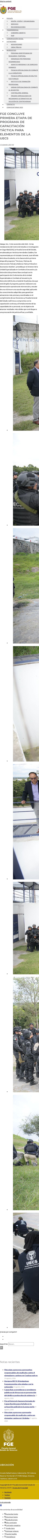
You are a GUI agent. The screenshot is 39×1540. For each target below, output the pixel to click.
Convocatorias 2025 (15, 107)
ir (1, 1347)
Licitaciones (11, 41)
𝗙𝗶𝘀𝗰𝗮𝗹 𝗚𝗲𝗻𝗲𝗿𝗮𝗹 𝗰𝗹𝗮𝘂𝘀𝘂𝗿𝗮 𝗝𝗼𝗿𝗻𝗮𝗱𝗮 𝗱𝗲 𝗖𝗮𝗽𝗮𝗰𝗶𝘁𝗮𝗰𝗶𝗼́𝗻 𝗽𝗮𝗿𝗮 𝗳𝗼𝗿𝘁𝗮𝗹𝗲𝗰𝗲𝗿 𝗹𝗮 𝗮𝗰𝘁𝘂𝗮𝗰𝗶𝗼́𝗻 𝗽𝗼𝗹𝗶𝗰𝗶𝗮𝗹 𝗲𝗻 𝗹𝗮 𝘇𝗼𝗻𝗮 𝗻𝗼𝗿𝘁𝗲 (19, 1404)
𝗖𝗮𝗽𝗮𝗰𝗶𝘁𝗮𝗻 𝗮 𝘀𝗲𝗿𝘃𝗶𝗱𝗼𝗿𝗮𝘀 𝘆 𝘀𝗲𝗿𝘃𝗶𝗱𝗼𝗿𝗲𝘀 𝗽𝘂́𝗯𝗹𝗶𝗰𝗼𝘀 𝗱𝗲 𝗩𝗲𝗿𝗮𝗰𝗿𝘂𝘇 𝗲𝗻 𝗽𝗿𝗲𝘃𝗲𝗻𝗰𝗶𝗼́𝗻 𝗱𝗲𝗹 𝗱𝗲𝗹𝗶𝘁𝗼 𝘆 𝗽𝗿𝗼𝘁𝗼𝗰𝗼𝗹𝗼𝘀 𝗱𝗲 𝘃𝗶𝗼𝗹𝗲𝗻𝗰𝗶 (20, 1392)
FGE (13, 144)
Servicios (14, 24)
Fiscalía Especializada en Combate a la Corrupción (23, 71)
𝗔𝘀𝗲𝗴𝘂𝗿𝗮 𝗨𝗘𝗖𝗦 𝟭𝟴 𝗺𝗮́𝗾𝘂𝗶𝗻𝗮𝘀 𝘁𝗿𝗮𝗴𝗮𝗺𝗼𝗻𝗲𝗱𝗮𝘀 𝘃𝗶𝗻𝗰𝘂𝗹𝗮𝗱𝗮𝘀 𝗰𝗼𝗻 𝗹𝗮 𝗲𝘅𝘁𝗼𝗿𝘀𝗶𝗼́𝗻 (18, 1384)
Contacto (11, 104)
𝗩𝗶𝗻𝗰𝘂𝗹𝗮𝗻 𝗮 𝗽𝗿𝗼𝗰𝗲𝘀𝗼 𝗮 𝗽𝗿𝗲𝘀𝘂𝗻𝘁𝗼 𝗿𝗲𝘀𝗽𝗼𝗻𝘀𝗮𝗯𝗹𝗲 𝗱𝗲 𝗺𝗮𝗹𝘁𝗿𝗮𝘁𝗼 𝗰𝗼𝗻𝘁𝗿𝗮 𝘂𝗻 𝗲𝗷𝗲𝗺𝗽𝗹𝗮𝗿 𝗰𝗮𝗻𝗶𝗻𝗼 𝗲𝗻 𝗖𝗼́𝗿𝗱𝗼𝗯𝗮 (19, 1415)
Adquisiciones (16, 44)
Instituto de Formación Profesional (19, 83)
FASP (12, 35)
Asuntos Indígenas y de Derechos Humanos (23, 66)
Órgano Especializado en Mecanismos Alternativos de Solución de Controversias (20, 98)
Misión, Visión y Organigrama (23, 21)
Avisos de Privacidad (20, 1488)
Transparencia (12, 30)
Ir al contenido (5, 1502)
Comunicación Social (15, 39)
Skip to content (5, 1)
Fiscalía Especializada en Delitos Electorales (23, 77)
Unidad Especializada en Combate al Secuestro (23, 89)
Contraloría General (19, 93)
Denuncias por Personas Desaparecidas (20, 60)
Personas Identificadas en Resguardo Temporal (20, 54)
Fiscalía (10, 18)
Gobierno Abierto (18, 33)
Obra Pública (16, 47)
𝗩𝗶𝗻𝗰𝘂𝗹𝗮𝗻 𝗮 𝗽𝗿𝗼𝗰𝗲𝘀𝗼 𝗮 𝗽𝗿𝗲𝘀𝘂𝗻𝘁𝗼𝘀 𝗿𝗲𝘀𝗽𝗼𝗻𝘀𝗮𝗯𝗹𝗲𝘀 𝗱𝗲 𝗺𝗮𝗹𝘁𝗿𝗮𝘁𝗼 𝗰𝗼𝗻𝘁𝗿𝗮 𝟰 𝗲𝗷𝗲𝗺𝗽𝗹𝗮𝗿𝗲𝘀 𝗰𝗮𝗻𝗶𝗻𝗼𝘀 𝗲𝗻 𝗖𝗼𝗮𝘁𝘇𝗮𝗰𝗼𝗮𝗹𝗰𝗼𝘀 (21, 1372)
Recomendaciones (18, 27)
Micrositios (11, 50)
